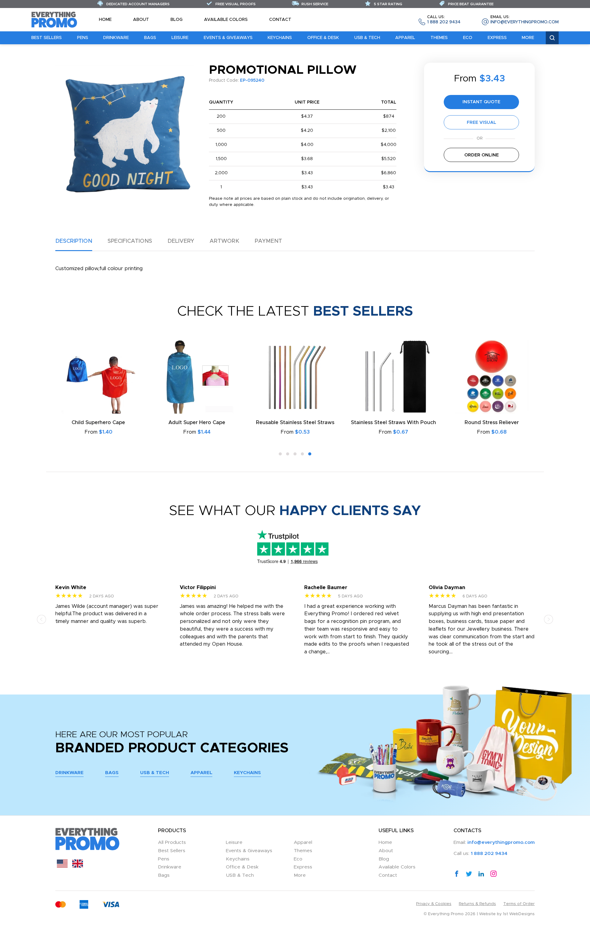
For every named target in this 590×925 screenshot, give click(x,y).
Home (105, 20)
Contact (280, 20)
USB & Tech (367, 38)
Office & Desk (323, 38)
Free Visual (481, 122)
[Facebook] (457, 873)
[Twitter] (469, 873)
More (528, 38)
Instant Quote (481, 102)
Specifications (130, 241)
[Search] (552, 38)
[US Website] (62, 866)
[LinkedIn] (481, 873)
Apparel (405, 38)
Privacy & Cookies (433, 904)
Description (73, 241)
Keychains (280, 38)
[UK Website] (77, 866)
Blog (177, 20)
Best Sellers (46, 38)
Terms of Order (519, 904)
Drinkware (116, 38)
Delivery (180, 241)
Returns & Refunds (477, 904)
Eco (467, 38)
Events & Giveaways (228, 38)
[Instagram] (493, 873)
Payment (268, 241)
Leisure (179, 38)
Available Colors (226, 20)
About (141, 20)
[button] (280, 453)
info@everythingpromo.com (524, 20)
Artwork (224, 241)
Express (497, 38)
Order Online (481, 155)
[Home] (54, 19)
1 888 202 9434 (443, 20)
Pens (82, 38)
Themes (439, 38)
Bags (150, 38)
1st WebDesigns (519, 914)
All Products (172, 842)
